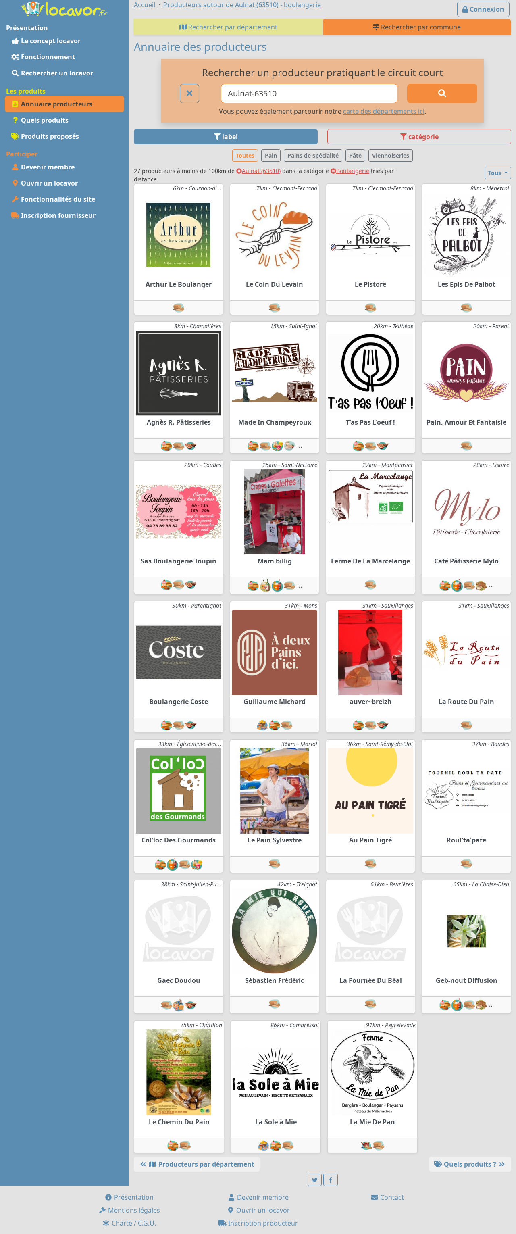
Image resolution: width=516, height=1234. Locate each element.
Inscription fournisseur (57, 215)
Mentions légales (133, 1210)
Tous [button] (495, 173)
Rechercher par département (232, 27)
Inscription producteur (262, 1223)
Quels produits (44, 120)
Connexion (486, 9)
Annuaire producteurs (55, 104)
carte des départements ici (383, 111)
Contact (391, 1197)
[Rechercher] (442, 93)
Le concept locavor (50, 40)
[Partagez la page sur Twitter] (315, 1180)
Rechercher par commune (420, 27)
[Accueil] (64, 8)
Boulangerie (352, 171)
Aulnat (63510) (261, 171)
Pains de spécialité (313, 155)
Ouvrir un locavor (48, 183)
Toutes (245, 155)
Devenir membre (47, 167)
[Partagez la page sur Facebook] (330, 1180)
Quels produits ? (470, 1164)
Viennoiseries (390, 155)
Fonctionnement (47, 56)
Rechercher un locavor (56, 73)
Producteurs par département (205, 1164)
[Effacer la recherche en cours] (189, 93)
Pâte (355, 155)
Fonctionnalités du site (57, 199)
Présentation (133, 1197)
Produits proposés (49, 136)
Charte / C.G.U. (133, 1223)
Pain (271, 155)
